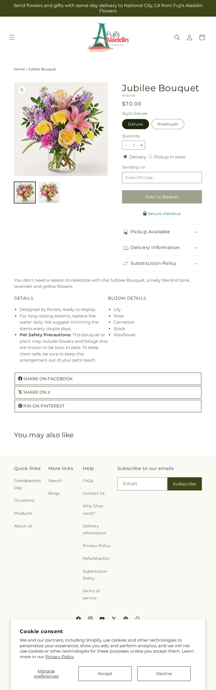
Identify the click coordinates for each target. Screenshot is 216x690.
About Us (23, 525)
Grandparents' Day (28, 484)
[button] (12, 37)
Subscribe (184, 484)
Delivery (138, 157)
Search (55, 480)
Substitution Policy (95, 575)
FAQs (88, 480)
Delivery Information (94, 529)
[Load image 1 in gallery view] (24, 192)
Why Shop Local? (93, 509)
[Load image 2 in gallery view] (49, 192)
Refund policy (96, 558)
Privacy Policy (59, 656)
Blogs (54, 493)
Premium (168, 124)
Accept (105, 673)
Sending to (142, 167)
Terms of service (91, 594)
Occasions (24, 500)
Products (23, 513)
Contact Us (94, 493)
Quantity (131, 135)
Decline (164, 673)
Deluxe (135, 124)
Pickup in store (169, 157)
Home (19, 69)
